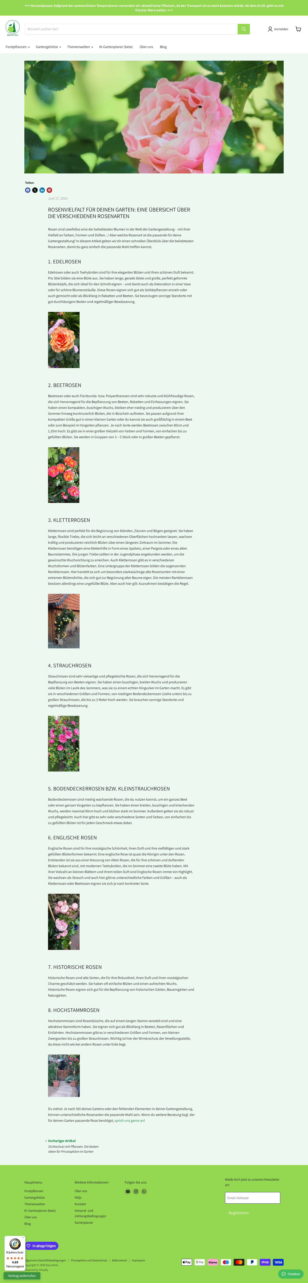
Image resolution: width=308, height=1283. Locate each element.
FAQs (78, 1197)
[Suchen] (244, 29)
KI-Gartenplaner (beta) (116, 46)
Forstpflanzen (16, 46)
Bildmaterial (119, 1260)
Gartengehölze (47, 46)
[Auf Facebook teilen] (27, 190)
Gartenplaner (84, 1222)
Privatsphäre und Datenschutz (89, 1260)
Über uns (146, 46)
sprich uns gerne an (129, 1120)
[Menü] (22, 1238)
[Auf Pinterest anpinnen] (49, 190)
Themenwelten (79, 46)
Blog (163, 46)
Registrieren (239, 1212)
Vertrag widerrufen (22, 1275)
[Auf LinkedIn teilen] (42, 190)
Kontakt (80, 1204)
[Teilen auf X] (35, 190)
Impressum (138, 1260)
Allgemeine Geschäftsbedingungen (45, 1260)
